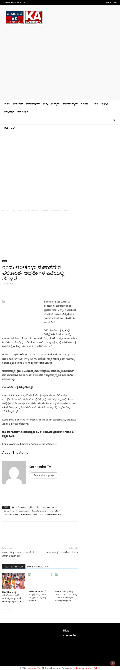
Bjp (13, 507)
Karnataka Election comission (16, 511)
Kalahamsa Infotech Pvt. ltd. (87, 668)
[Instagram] (89, 2)
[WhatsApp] (5, 291)
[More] (41, 291)
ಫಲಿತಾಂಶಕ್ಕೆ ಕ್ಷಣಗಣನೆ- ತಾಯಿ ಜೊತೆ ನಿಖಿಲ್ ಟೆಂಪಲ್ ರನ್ (18, 554)
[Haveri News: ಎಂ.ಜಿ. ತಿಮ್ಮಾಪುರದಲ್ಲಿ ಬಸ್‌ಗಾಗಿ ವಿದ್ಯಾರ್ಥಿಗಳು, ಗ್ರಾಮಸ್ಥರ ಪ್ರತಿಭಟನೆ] (39, 581)
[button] (114, 120)
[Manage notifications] (112, 663)
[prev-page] (4, 608)
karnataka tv (55, 511)
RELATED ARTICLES (14, 566)
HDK (31, 507)
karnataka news (39, 511)
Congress (22, 507)
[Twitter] (94, 2)
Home (5, 210)
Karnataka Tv (40, 467)
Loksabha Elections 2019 (50, 514)
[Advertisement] (40, 236)
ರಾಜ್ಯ (13, 210)
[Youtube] (98, 2)
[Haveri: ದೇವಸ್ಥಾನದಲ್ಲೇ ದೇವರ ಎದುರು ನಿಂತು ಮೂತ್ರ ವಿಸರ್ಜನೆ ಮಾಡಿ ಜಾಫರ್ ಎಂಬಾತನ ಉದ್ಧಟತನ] (66, 581)
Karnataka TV (33, 668)
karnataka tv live (11, 514)
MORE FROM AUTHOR (38, 566)
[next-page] (9, 608)
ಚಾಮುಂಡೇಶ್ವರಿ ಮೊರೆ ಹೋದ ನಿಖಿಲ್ (62, 552)
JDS (38, 507)
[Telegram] (34, 291)
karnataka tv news (29, 514)
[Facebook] (84, 2)
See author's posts (44, 475)
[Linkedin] (27, 291)
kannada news (49, 507)
